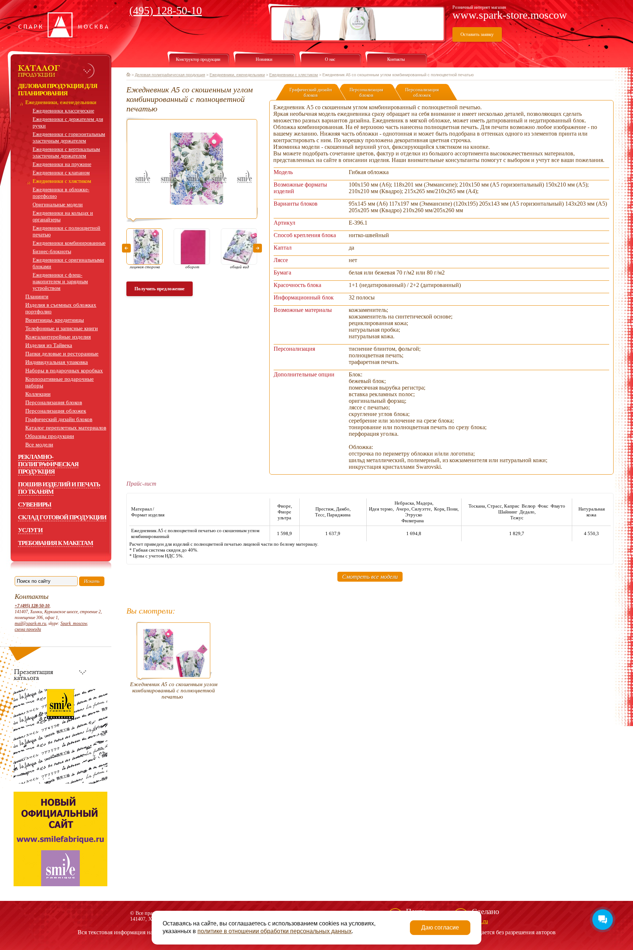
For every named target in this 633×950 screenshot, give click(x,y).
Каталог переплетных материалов (65, 428)
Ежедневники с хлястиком (62, 181)
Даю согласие (440, 927)
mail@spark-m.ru (30, 623)
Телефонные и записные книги (61, 328)
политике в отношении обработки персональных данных (274, 931)
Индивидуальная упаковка (56, 362)
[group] (192, 169)
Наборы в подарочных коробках (64, 370)
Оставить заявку (477, 34)
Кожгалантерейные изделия (58, 337)
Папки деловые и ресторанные (62, 354)
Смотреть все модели (370, 577)
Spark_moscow (73, 623)
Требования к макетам (55, 543)
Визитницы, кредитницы (54, 320)
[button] (126, 248)
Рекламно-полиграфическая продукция (48, 464)
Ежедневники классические (63, 111)
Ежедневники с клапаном (61, 173)
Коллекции (38, 394)
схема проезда (28, 629)
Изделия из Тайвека (48, 345)
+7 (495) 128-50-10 (32, 605)
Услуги (30, 530)
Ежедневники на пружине (62, 164)
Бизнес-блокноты (52, 251)
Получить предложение (159, 288)
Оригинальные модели (58, 204)
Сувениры (34, 504)
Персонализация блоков (53, 402)
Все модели (39, 445)
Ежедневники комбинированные (69, 243)
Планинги (36, 296)
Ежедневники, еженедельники (60, 102)
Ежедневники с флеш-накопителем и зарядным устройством (60, 281)
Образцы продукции (49, 436)
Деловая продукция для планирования (57, 89)
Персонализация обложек (55, 411)
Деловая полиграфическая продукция (170, 75)
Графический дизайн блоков (58, 419)
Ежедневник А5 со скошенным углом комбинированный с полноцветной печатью (174, 690)
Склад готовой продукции (62, 517)
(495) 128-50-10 (165, 10)
